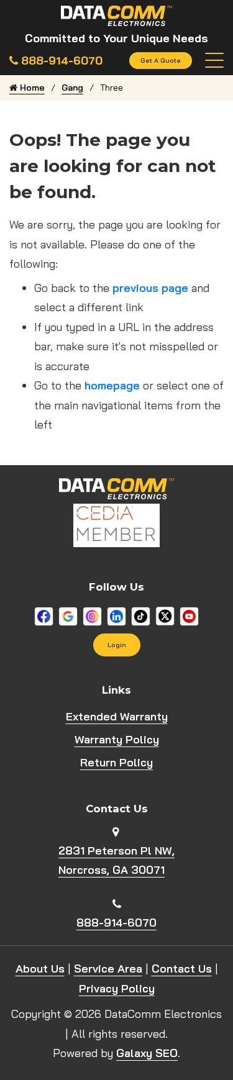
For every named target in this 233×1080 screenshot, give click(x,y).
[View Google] (68, 615)
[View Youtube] (189, 615)
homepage (112, 385)
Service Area (108, 968)
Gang (72, 87)
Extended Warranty (117, 716)
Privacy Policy (117, 988)
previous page (150, 288)
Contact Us (182, 968)
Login (116, 644)
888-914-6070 (116, 922)
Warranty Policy (117, 739)
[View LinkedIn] (116, 615)
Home (31, 87)
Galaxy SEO (147, 1053)
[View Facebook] (44, 615)
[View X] (165, 615)
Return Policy (116, 762)
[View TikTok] (141, 615)
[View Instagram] (92, 615)
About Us (40, 968)
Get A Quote (160, 60)
